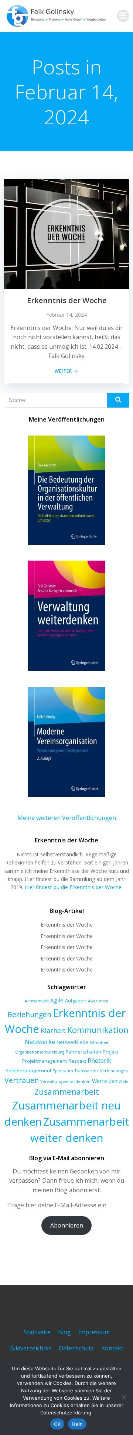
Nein (77, 1424)
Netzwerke (40, 1042)
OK (57, 1424)
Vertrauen (21, 1080)
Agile (57, 1000)
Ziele (124, 1081)
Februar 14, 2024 (66, 314)
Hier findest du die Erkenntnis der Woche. (74, 887)
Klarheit (53, 1030)
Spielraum (63, 1070)
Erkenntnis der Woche (67, 924)
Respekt (77, 1061)
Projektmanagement (44, 1061)
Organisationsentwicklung (39, 1052)
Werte (99, 1080)
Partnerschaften (83, 1052)
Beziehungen (29, 1014)
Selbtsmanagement (28, 1070)
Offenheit (99, 1042)
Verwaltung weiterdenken (65, 1081)
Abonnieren (66, 1225)
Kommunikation (98, 1029)
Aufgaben (75, 1001)
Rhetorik (99, 1060)
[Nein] (123, 1397)
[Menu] (123, 16)
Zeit (113, 1081)
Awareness (98, 1001)
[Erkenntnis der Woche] (66, 233)
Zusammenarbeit (66, 1091)
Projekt (110, 1052)
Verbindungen (114, 1070)
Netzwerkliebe (72, 1042)
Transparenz (87, 1070)
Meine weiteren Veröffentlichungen (66, 818)
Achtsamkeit (37, 1001)
